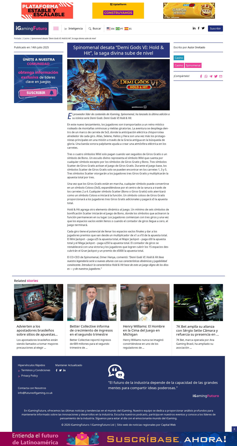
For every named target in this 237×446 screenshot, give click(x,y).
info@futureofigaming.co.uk (35, 393)
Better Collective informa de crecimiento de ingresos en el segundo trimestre (91, 330)
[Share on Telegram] (211, 76)
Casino (26, 38)
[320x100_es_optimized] (118, 10)
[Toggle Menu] (56, 28)
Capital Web (168, 425)
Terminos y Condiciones (35, 370)
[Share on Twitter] (216, 76)
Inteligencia (76, 28)
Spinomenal (193, 65)
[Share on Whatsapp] (206, 76)
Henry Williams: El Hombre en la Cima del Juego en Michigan (144, 330)
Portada (17, 38)
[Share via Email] (221, 76)
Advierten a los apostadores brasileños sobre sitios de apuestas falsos (36, 330)
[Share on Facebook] (201, 76)
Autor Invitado (196, 47)
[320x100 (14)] (189, 10)
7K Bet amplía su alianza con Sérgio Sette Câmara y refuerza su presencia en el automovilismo (197, 330)
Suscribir (215, 28)
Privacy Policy (29, 375)
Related (26, 280)
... (45, 347)
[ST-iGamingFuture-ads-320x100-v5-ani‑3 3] (47, 10)
